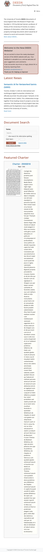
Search (11, 143)
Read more (7, 111)
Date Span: (9, 139)
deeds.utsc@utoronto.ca (14, 69)
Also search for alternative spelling (20, 136)
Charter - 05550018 (21, 164)
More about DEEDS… (11, 37)
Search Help (22, 143)
